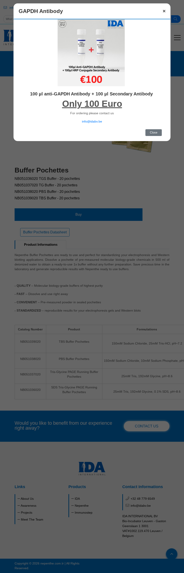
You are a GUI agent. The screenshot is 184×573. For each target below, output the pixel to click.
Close (153, 132)
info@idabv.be (92, 121)
